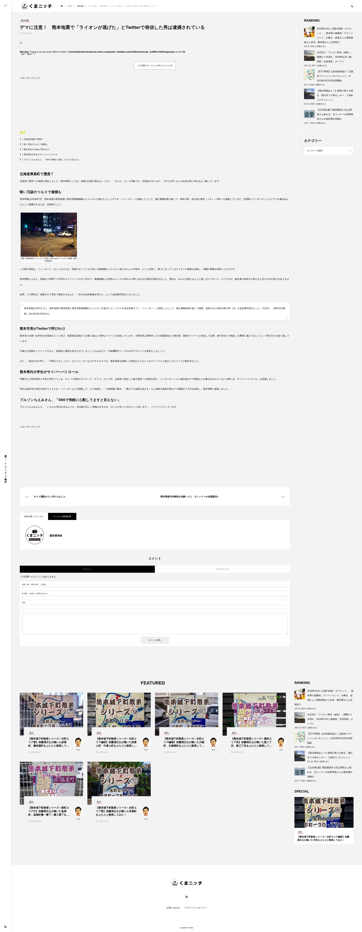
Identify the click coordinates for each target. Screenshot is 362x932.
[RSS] (5, 926)
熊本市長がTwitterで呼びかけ (36, 149)
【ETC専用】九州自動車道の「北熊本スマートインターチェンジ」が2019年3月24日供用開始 (335, 76)
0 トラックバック (222, 569)
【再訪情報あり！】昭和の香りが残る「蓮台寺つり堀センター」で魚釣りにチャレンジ (335, 95)
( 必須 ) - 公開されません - (35, 593)
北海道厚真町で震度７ (34, 139)
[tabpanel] (324, 820)
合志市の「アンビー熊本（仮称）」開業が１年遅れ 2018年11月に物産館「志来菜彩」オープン (335, 57)
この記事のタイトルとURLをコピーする (155, 65)
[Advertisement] (104, 105)
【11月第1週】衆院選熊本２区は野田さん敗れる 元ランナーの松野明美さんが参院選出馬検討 (335, 114)
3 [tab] (326, 825)
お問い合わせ (173, 908)
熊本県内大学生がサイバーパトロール (40, 154)
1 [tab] (321, 825)
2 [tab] (324, 825)
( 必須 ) (34, 584)
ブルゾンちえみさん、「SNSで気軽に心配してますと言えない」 (52, 159)
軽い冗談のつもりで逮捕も (36, 144)
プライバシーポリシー (195, 908)
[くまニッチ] (36, 6)
